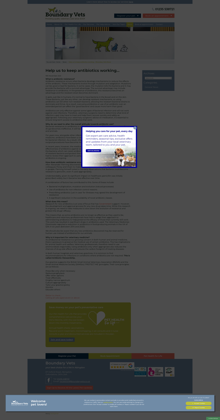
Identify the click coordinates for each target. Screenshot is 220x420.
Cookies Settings (213, 418)
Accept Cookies (199, 403)
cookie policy (108, 402)
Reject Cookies (199, 407)
